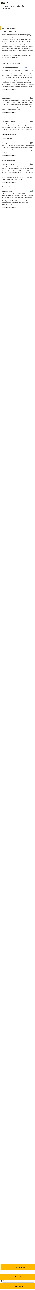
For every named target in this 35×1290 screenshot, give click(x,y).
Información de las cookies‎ (9, 89)
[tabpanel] (18, 46)
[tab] (17, 28)
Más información (6, 59)
